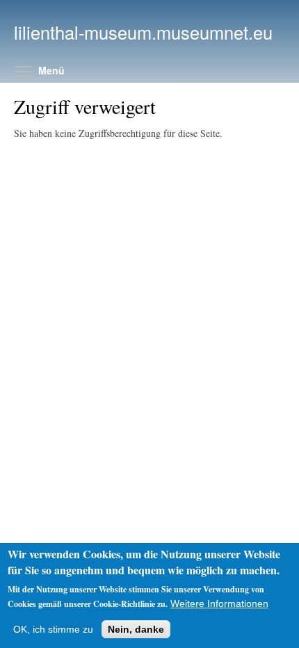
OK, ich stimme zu (53, 629)
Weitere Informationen (219, 603)
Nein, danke (136, 629)
